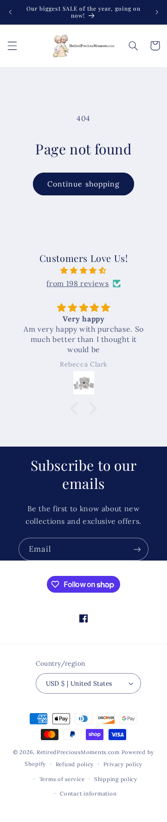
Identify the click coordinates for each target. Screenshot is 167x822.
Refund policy (75, 764)
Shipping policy (115, 778)
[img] (83, 270)
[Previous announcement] (10, 12)
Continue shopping (83, 183)
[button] (12, 45)
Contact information (88, 793)
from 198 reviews (77, 283)
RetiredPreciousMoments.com (78, 751)
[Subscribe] (137, 549)
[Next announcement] (157, 12)
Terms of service (62, 778)
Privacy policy (122, 764)
